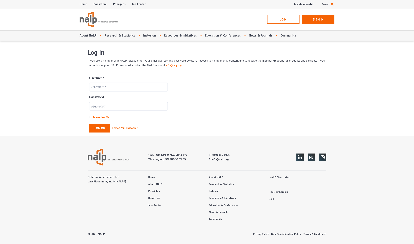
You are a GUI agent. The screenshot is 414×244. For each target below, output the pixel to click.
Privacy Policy (261, 234)
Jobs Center (155, 205)
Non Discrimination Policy (286, 234)
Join (272, 198)
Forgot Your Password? (125, 127)
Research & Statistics (120, 35)
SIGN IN (318, 19)
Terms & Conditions (314, 234)
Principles (119, 4)
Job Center (139, 4)
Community (288, 35)
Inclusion (149, 35)
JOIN (283, 19)
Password (96, 97)
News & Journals (260, 35)
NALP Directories (279, 177)
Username (96, 78)
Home (83, 4)
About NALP (88, 35)
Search (326, 4)
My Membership (304, 4)
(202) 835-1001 (221, 154)
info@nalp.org (174, 65)
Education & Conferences (223, 35)
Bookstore (100, 4)
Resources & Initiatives (180, 35)
